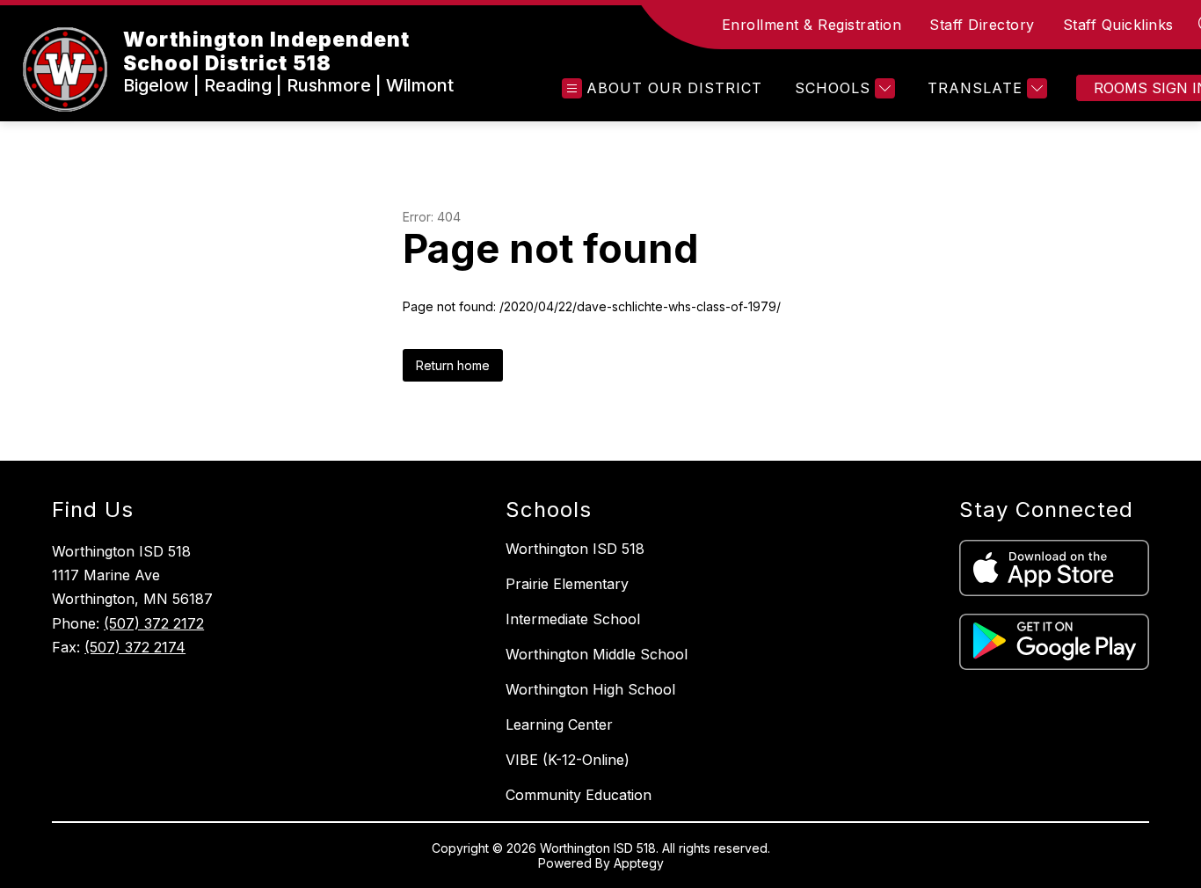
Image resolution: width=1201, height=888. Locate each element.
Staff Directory (982, 24)
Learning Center (559, 724)
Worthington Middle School (597, 654)
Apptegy (639, 862)
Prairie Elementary (567, 584)
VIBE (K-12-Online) (568, 759)
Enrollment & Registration (812, 24)
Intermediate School (573, 619)
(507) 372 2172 (154, 623)
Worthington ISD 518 (575, 548)
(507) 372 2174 (135, 647)
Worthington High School (590, 689)
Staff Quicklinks (1118, 24)
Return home (453, 365)
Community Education (578, 795)
